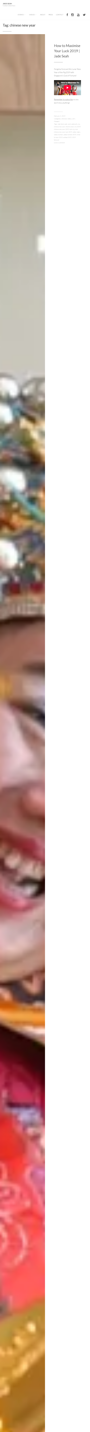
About (42, 15)
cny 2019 (77, 127)
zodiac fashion (58, 134)
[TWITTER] (84, 15)
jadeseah (74, 124)
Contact (59, 15)
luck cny (72, 129)
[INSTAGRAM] (72, 15)
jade (66, 124)
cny (79, 124)
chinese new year (59, 127)
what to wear (70, 127)
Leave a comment (59, 143)
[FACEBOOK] (67, 15)
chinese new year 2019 (61, 129)
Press (51, 15)
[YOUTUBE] (78, 15)
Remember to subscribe (63, 99)
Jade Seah (7, 4)
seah (69, 124)
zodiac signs (76, 132)
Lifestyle (64, 119)
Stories (21, 15)
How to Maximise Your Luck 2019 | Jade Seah (67, 50)
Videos (32, 15)
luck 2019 (69, 132)
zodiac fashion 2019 (70, 134)
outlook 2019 (67, 137)
